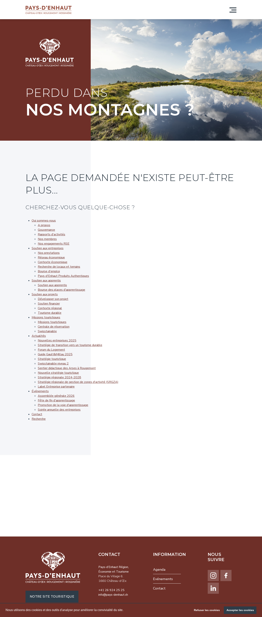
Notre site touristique (52, 596)
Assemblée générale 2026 (56, 396)
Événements (40, 391)
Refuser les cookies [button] (207, 610)
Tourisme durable (49, 313)
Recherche (39, 419)
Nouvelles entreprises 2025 (57, 340)
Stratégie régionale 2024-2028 (59, 377)
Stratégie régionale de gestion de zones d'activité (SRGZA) (78, 382)
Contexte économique (52, 262)
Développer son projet (53, 299)
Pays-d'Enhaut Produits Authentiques (63, 276)
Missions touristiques (46, 317)
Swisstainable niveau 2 (53, 363)
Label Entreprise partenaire (56, 386)
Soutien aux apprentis (46, 280)
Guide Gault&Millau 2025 (55, 354)
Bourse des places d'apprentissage (61, 290)
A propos (44, 225)
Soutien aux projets (45, 294)
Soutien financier (49, 303)
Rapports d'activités (51, 234)
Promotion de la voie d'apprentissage (63, 405)
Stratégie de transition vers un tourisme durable (70, 345)
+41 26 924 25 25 (111, 590)
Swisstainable (47, 331)
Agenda (159, 569)
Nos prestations (49, 253)
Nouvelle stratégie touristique (58, 373)
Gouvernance (46, 230)
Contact (37, 414)
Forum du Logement (51, 350)
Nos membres (47, 239)
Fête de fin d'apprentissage (56, 400)
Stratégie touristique (52, 359)
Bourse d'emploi (49, 271)
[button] (124, 610)
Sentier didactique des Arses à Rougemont (67, 368)
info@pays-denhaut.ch (113, 595)
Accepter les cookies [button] (240, 610)
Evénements (163, 579)
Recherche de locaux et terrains (59, 267)
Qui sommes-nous (44, 220)
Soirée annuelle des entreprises (59, 410)
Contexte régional (50, 308)
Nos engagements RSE (53, 244)
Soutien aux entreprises (47, 248)
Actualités (39, 336)
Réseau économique (51, 257)
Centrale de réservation (53, 327)
